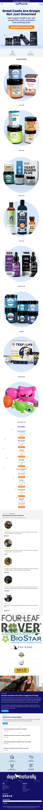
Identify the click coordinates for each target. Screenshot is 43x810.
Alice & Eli (22, 490)
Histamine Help (21, 489)
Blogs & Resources (6, 787)
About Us (4, 784)
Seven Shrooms (21, 440)
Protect (21, 480)
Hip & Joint (21, 459)
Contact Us (25, 784)
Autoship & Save (6, 786)
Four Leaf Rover (22, 441)
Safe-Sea (21, 450)
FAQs (3, 789)
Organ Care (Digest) (21, 469)
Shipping (24, 787)
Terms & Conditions (26, 789)
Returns (24, 786)
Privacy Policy (25, 790)
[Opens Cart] (41, 3)
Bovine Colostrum (21, 431)
